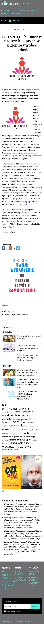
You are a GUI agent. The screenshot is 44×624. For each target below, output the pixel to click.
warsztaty (23, 442)
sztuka (35, 440)
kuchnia (13, 425)
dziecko (19, 415)
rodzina (12, 440)
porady (24, 433)
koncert (23, 422)
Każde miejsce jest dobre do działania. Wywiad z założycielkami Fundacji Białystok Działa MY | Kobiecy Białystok (23, 506)
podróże (5, 434)
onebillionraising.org (22, 201)
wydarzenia (10, 446)
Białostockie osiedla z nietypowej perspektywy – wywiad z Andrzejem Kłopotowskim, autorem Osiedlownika (21, 525)
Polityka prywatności (19, 572)
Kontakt (4, 588)
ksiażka (5, 426)
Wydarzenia (15, 314)
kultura (22, 425)
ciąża (35, 412)
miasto (7, 429)
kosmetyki (31, 422)
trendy (5, 443)
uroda (13, 442)
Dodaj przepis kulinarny (33, 584)
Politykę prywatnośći (16, 611)
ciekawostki (27, 411)
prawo (22, 437)
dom (10, 415)
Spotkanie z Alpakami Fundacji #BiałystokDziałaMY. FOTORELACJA (23, 537)
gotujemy (24, 420)
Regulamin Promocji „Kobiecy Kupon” (22, 578)
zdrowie (25, 446)
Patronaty (5, 578)
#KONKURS (24, 409)
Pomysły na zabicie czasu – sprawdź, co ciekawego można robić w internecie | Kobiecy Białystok (22, 520)
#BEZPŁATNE (9, 408)
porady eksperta (36, 434)
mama (31, 426)
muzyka (25, 429)
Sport (28, 439)
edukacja (29, 416)
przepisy (5, 440)
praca (16, 436)
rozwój (21, 439)
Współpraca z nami (8, 582)
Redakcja (13, 306)
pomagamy (13, 434)
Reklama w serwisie (8, 585)
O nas (3, 571)
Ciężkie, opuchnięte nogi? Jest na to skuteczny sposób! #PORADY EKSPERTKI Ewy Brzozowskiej (22, 551)
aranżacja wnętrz (7, 412)
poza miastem (7, 437)
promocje (30, 436)
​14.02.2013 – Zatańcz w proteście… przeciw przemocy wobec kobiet (19, 12)
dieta (4, 415)
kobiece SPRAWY (10, 422)
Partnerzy (5, 575)
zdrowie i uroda (7, 449)
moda (17, 429)
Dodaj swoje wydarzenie (33, 578)
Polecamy (25, 314)
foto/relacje (16, 420)
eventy (7, 419)
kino (31, 419)
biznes (17, 412)
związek (15, 449)
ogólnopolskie (34, 430)
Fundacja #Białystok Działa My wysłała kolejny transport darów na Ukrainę (22, 511)
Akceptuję (13, 611)
